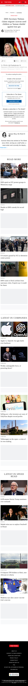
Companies (19, 12)
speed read (14, 15)
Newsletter (24, 60)
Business (12, 12)
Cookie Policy (14, 660)
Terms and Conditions (14, 655)
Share (4, 60)
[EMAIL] (10, 136)
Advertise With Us (14, 662)
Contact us (17, 122)
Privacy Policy (14, 658)
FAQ (14, 664)
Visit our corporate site (19, 680)
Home (7, 12)
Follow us (17, 60)
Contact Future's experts (14, 653)
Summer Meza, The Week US (13, 30)
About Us (14, 651)
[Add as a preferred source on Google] (14, 674)
